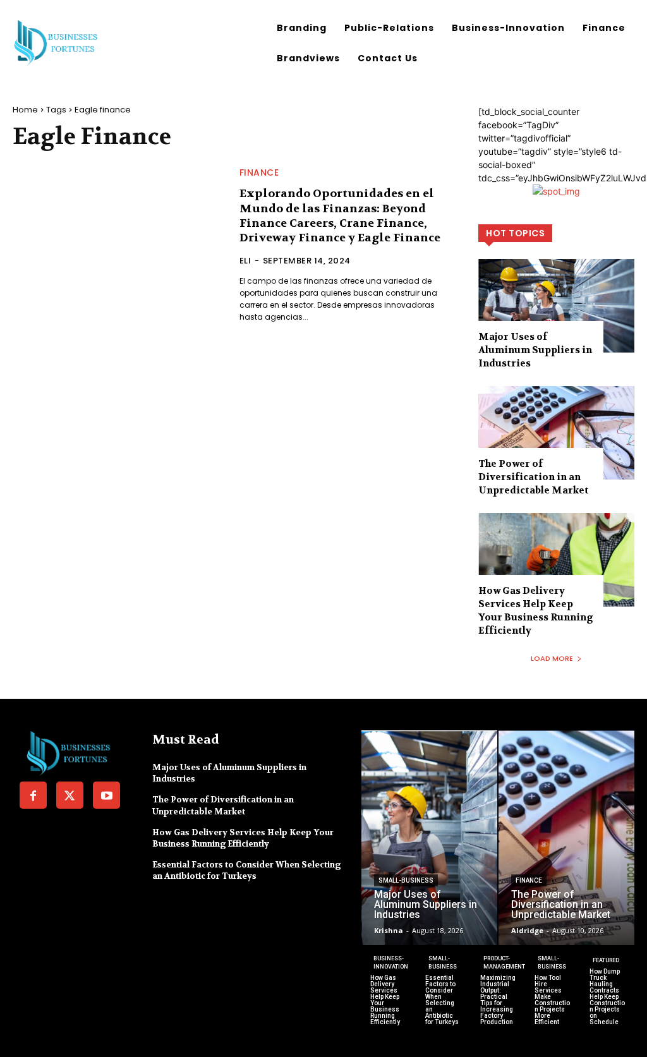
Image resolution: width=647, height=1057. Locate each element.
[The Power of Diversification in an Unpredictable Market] (556, 433)
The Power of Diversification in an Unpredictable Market (533, 477)
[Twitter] (69, 795)
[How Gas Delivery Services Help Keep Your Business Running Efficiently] (556, 560)
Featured (606, 960)
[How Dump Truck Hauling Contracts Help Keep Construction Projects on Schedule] (607, 989)
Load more (552, 658)
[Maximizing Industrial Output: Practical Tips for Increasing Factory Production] (498, 989)
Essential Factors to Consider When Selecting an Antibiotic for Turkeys (246, 870)
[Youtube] (106, 795)
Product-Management (504, 962)
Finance (259, 172)
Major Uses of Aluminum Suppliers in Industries (535, 350)
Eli (245, 261)
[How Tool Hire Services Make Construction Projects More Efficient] (552, 989)
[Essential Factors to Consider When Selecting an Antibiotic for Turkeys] (443, 989)
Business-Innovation (390, 962)
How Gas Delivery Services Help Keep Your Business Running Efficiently (535, 610)
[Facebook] (33, 795)
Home (25, 110)
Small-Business (405, 880)
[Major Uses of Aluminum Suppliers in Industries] (556, 306)
